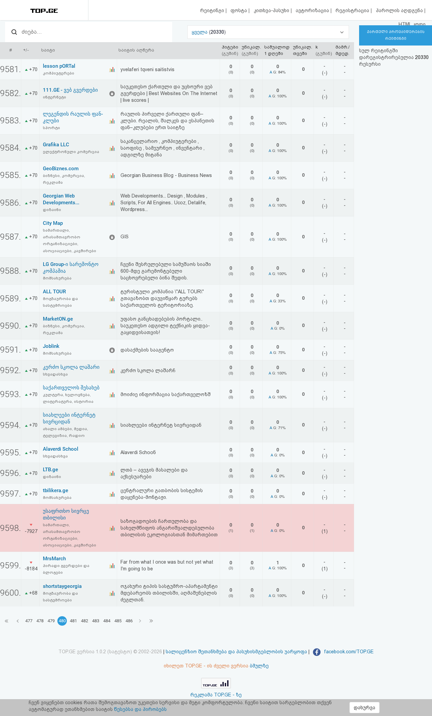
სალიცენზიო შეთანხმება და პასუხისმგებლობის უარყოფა (236, 651)
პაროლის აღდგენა (400, 10)
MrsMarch (54, 559)
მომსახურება (57, 278)
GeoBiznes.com (61, 169)
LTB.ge (50, 470)
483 (95, 620)
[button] (268, 32)
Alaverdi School (60, 449)
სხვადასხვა (55, 374)
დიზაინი (52, 209)
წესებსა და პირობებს (140, 709)
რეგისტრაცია (353, 10)
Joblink (51, 346)
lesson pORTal (59, 66)
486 (129, 620)
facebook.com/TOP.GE (348, 651)
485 (118, 620)
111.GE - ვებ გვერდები (70, 90)
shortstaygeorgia (62, 586)
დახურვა (364, 707)
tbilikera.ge (55, 490)
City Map (53, 223)
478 (40, 620)
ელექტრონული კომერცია (71, 151)
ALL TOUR (54, 292)
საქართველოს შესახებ (71, 388)
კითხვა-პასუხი (272, 10)
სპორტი (51, 127)
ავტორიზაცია (313, 10)
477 (28, 620)
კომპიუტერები (58, 73)
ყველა (200, 32)
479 (51, 620)
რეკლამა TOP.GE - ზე (216, 694)
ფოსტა (239, 10)
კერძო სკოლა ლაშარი (71, 367)
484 (106, 620)
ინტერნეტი (54, 97)
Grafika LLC (56, 145)
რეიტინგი (212, 10)
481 (73, 620)
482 (84, 620)
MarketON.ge (58, 319)
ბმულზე (259, 665)
